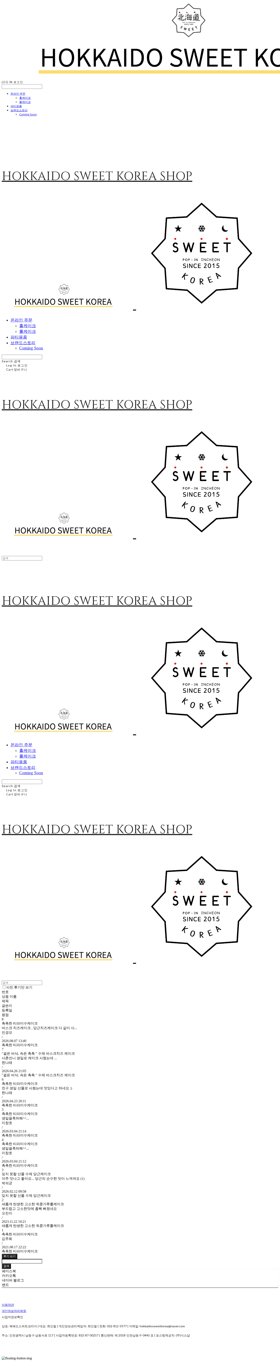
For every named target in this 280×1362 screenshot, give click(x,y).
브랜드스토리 (19, 110)
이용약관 (8, 1305)
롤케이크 (25, 102)
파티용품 (16, 106)
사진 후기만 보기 (19, 987)
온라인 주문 (17, 94)
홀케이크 (25, 98)
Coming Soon (28, 114)
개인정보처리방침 (14, 1311)
